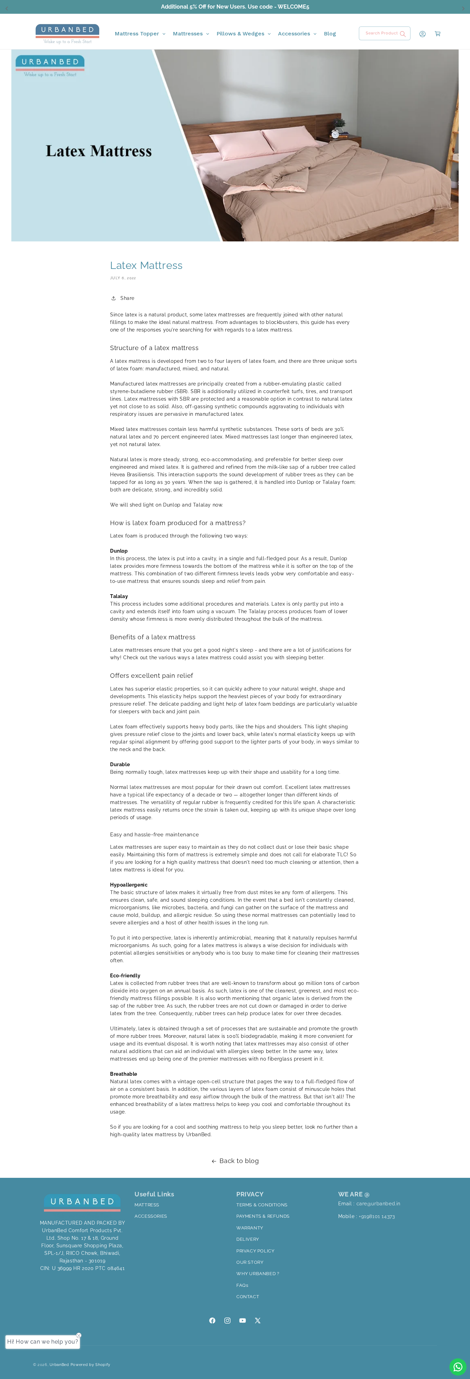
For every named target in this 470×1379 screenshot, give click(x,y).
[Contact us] (458, 1367)
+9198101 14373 (377, 1216)
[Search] (402, 34)
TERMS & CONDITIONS (262, 1204)
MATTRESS (147, 1204)
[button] (433, 33)
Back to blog (239, 1160)
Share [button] (127, 298)
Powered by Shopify (91, 1364)
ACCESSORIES (151, 1216)
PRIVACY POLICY (255, 1250)
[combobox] (384, 33)
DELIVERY (247, 1239)
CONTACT (247, 1296)
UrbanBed (60, 1364)
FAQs (242, 1285)
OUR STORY (249, 1262)
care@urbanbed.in (378, 1203)
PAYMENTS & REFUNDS (263, 1216)
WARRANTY (249, 1227)
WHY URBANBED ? (257, 1273)
